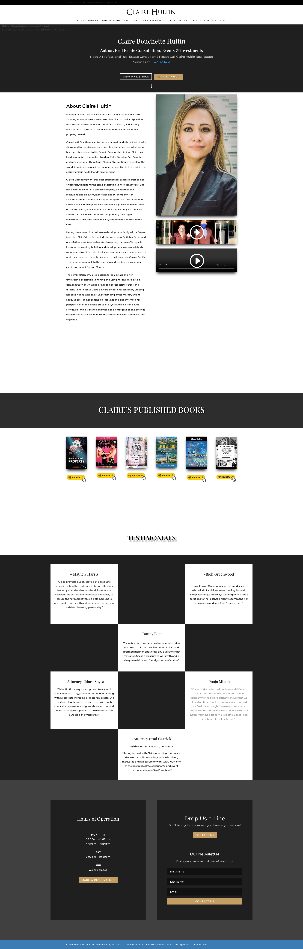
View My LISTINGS (135, 76)
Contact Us (204, 835)
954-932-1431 (160, 62)
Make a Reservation (98, 879)
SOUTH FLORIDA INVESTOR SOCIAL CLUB (112, 21)
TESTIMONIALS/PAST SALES (209, 21)
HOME (80, 21)
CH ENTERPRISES (151, 21)
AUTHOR (170, 21)
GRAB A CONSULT (169, 76)
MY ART (184, 21)
